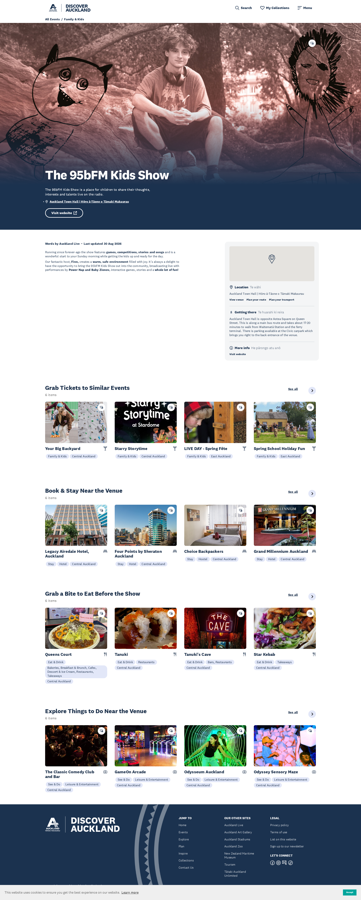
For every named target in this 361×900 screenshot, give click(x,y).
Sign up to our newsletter (287, 846)
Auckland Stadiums (237, 839)
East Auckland (221, 456)
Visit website (61, 213)
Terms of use (278, 832)
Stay (51, 564)
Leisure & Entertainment (82, 784)
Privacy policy (279, 825)
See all (293, 389)
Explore (184, 839)
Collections (186, 860)
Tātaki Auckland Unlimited (235, 874)
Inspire (183, 853)
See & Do (54, 784)
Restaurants (146, 662)
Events (183, 832)
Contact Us (186, 868)
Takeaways (284, 662)
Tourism (229, 865)
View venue (236, 299)
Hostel (203, 559)
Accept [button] (349, 892)
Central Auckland (84, 456)
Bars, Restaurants (220, 662)
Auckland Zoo (233, 846)
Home (183, 825)
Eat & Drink (55, 662)
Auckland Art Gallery (238, 832)
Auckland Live (233, 825)
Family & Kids (57, 456)
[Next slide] (312, 390)
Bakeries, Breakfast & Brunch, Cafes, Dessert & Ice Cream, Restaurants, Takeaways (71, 672)
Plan (181, 846)
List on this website (283, 839)
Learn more (130, 892)
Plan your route (256, 299)
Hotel (63, 564)
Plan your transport (281, 299)
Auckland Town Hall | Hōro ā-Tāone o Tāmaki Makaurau (89, 202)
